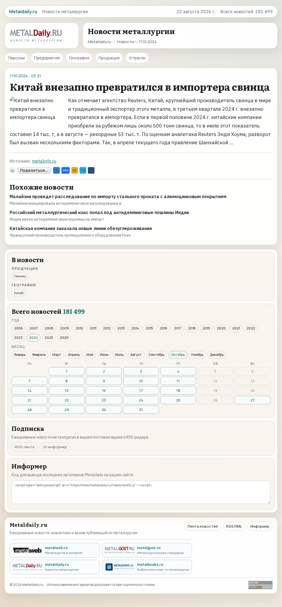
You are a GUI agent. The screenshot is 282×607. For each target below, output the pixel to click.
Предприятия (47, 57)
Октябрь (178, 354)
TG (83, 170)
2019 (206, 328)
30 (104, 409)
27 (252, 400)
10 (141, 380)
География (79, 57)
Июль (119, 354)
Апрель (74, 354)
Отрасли (137, 57)
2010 (79, 328)
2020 (221, 328)
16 (104, 390)
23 (104, 400)
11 (178, 380)
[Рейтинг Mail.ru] (260, 585)
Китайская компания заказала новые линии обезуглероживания (81, 228)
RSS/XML (234, 526)
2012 (107, 328)
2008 (49, 328)
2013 (121, 328)
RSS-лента (24, 446)
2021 (236, 328)
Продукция (109, 57)
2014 (135, 328)
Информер (259, 526)
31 (141, 409)
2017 (177, 328)
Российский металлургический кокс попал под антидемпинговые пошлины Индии (99, 212)
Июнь (104, 354)
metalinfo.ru (44, 161)
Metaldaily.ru (99, 41)
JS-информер (55, 446)
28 (29, 409)
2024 (33, 337)
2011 (93, 328)
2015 (149, 328)
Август (136, 354)
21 (29, 400)
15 (67, 390)
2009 (64, 328)
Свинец (20, 276)
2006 (18, 328)
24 (141, 400)
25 (178, 400)
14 (29, 390)
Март (56, 354)
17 (141, 390)
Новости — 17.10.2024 (137, 41)
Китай (18, 293)
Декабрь (217, 354)
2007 (33, 328)
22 (66, 400)
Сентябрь (156, 354)
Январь (20, 354)
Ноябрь (197, 354)
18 (178, 390)
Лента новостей (203, 526)
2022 (250, 328)
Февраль (39, 354)
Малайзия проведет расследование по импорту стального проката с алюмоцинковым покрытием (118, 196)
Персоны (16, 57)
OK (74, 170)
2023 (18, 337)
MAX (65, 170)
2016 (163, 328)
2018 (192, 328)
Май (89, 354)
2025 (49, 337)
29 (66, 409)
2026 (64, 337)
